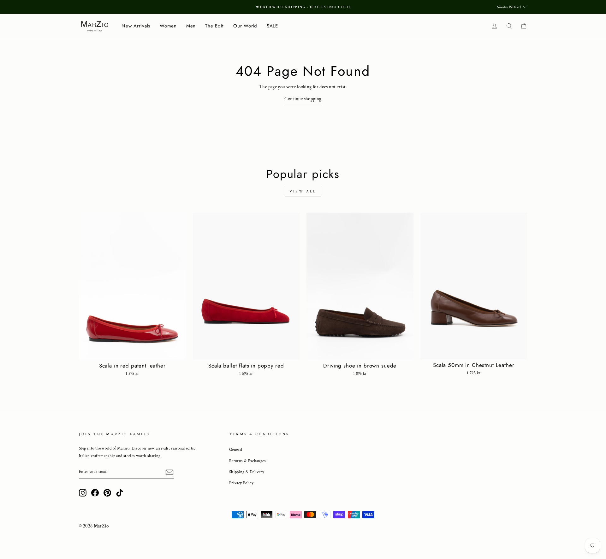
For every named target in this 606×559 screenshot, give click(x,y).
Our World (245, 25)
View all (303, 191)
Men (191, 25)
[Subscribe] (169, 472)
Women (168, 25)
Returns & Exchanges (247, 460)
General (235, 449)
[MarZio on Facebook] (95, 493)
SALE (272, 25)
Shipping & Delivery (246, 471)
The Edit (214, 25)
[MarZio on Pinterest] (107, 493)
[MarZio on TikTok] (119, 493)
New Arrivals (136, 25)
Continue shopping (302, 99)
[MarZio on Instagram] (82, 493)
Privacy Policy (241, 482)
